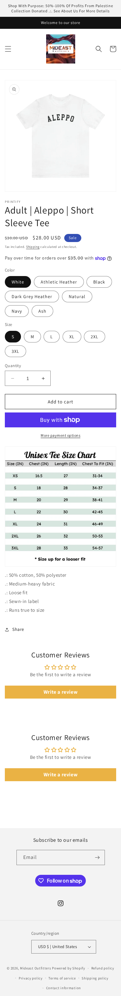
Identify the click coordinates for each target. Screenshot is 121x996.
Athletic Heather (59, 282)
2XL (94, 337)
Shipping (33, 247)
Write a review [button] (60, 692)
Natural (77, 296)
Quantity (13, 365)
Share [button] (18, 629)
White (18, 282)
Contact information (63, 988)
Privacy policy (31, 978)
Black (99, 282)
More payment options (60, 435)
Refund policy (102, 968)
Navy (17, 311)
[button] (8, 49)
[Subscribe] (97, 857)
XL (72, 337)
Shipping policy (95, 978)
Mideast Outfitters (35, 968)
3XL (15, 351)
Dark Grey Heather (32, 296)
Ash (42, 311)
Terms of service (62, 978)
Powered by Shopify (68, 968)
